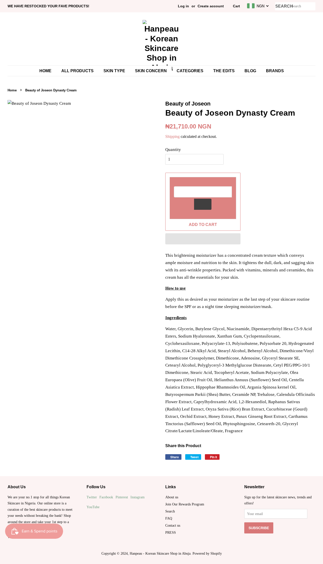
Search (170, 511)
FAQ (168, 518)
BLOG (250, 71)
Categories (190, 71)
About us (171, 497)
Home (45, 71)
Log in (183, 6)
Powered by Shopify (207, 553)
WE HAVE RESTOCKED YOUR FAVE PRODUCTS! (48, 6)
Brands (275, 71)
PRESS (170, 532)
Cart (236, 6)
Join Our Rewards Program (184, 504)
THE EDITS (224, 71)
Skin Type (114, 71)
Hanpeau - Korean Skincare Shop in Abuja (160, 553)
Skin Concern (151, 71)
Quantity (173, 149)
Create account (211, 6)
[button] (202, 238)
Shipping (172, 136)
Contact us (172, 525)
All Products (77, 71)
